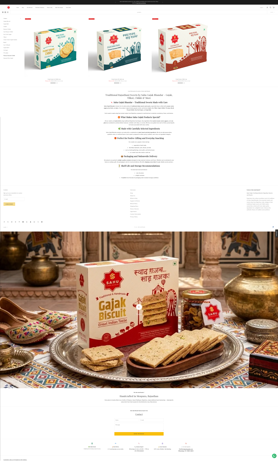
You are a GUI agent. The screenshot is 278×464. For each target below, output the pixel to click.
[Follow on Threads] (15, 222)
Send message (139, 433)
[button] (29, 450)
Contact (139, 414)
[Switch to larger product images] (2, 12)
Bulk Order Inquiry (59, 7)
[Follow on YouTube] (23, 222)
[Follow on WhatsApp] (34, 222)
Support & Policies (135, 201)
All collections (30, 7)
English (261, 7)
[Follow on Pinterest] (19, 222)
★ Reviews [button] (276, 233)
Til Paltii (5, 50)
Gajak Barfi (6, 47)
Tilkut (4, 37)
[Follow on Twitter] (8, 222)
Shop (23, 7)
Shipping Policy (134, 206)
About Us (132, 195)
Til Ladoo (5, 53)
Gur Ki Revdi (6, 45)
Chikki (5, 26)
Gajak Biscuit (6, 21)
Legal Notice (133, 211)
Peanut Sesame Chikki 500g (181, 79)
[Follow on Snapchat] (30, 222)
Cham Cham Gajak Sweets (10, 39)
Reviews (1, 290)
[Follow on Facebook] (4, 222)
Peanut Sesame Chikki (9, 55)
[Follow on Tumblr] (38, 222)
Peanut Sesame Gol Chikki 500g (54, 79)
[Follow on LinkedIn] (27, 222)
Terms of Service (134, 209)
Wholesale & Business (39, 7)
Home (18, 7)
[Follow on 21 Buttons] (42, 222)
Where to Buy (49, 7)
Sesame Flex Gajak (8, 58)
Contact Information (135, 214)
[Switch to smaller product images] (5, 12)
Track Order (68, 7)
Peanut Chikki (7, 29)
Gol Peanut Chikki (8, 31)
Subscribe (9, 204)
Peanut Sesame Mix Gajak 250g (118, 79)
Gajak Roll (6, 24)
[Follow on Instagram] (11, 222)
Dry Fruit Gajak (7, 34)
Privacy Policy (133, 216)
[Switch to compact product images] (7, 12)
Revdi (4, 42)
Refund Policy (133, 203)
